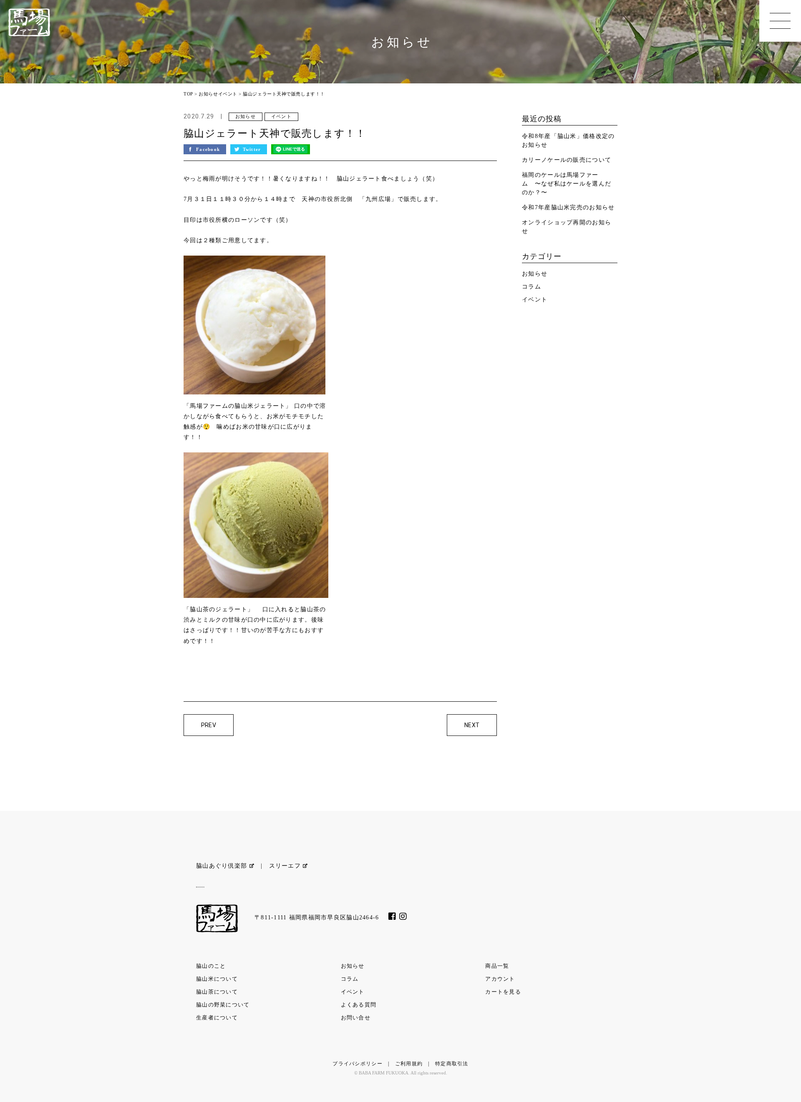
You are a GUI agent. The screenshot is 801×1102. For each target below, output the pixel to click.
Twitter (253, 149)
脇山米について (217, 979)
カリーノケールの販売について (566, 160)
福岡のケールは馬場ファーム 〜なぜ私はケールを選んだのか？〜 (566, 184)
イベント (227, 93)
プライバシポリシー (357, 1064)
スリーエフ (286, 866)
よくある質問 (359, 1005)
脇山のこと (211, 966)
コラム (531, 287)
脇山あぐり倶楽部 (222, 866)
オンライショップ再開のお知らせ (566, 226)
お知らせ (208, 93)
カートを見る (503, 992)
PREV (209, 725)
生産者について (217, 1017)
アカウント (500, 979)
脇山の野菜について (223, 1005)
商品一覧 (497, 966)
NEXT (472, 725)
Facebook (209, 149)
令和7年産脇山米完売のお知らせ (568, 207)
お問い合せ (355, 1017)
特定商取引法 (452, 1064)
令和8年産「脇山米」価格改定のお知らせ (568, 140)
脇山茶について (217, 992)
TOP (188, 93)
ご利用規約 (409, 1064)
